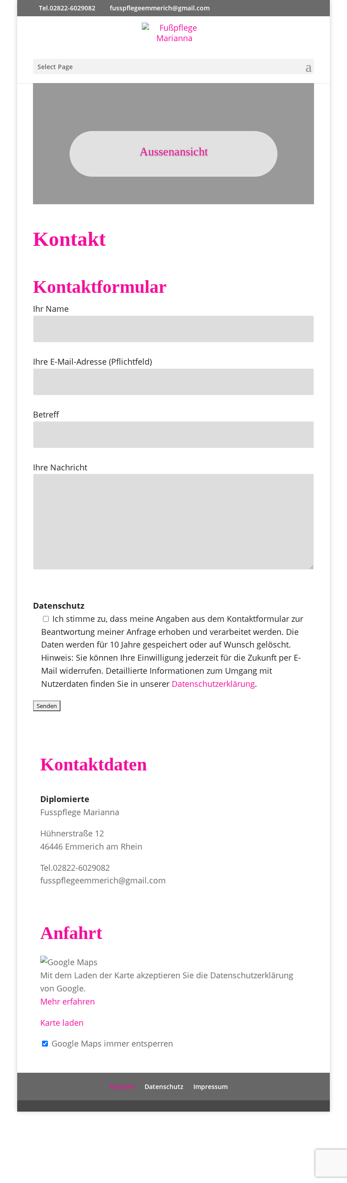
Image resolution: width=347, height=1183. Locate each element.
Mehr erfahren (67, 1001)
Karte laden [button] (62, 1022)
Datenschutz (164, 1086)
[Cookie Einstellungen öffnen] (68, 1176)
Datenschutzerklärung (213, 683)
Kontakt (122, 1086)
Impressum (210, 1086)
